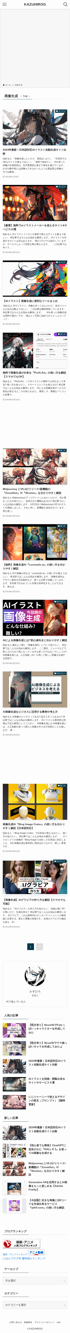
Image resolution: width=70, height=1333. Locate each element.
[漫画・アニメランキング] (21, 1247)
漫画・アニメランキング (15, 1254)
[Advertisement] (35, 47)
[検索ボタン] (65, 4)
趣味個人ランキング (33, 1258)
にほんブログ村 (12, 1258)
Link (58, 1322)
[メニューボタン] (4, 4)
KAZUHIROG (35, 4)
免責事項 (28, 1322)
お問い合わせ (16, 1322)
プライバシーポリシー (44, 1322)
